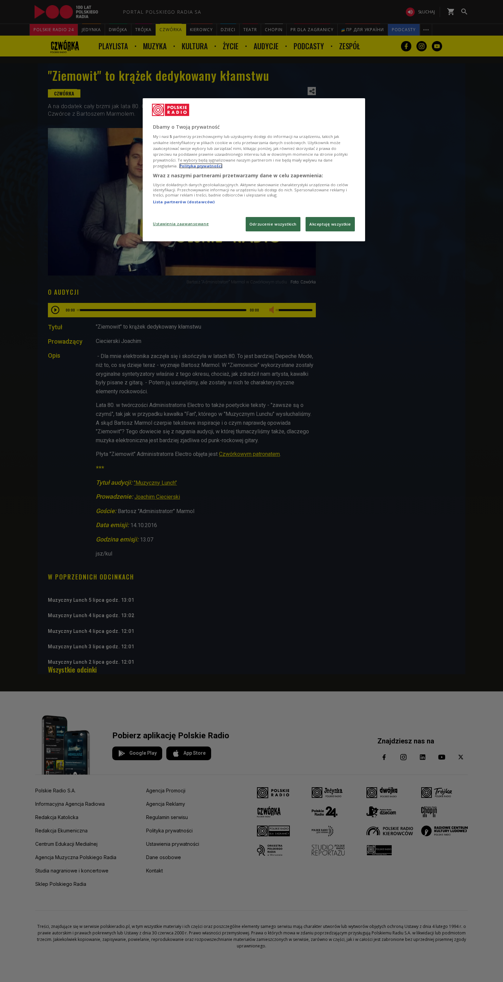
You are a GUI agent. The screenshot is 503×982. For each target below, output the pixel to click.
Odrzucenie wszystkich (273, 224)
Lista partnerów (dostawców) (184, 201)
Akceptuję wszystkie (330, 224)
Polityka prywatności (200, 165)
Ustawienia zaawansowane (181, 223)
